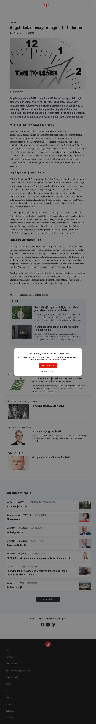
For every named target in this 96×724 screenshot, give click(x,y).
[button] (48, 371)
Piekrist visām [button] (48, 365)
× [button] (79, 350)
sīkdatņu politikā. (60, 360)
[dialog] (48, 362)
